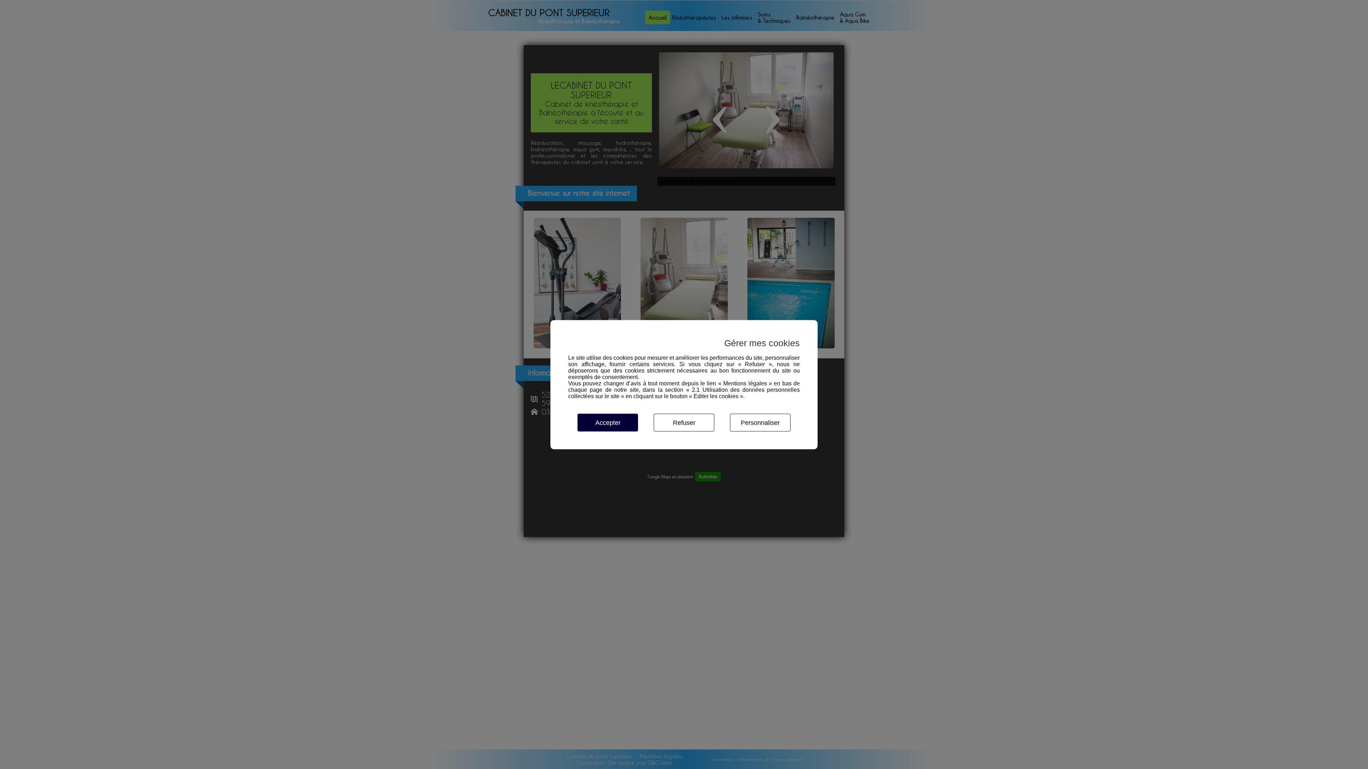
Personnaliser (760, 422)
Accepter (608, 422)
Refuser (684, 422)
